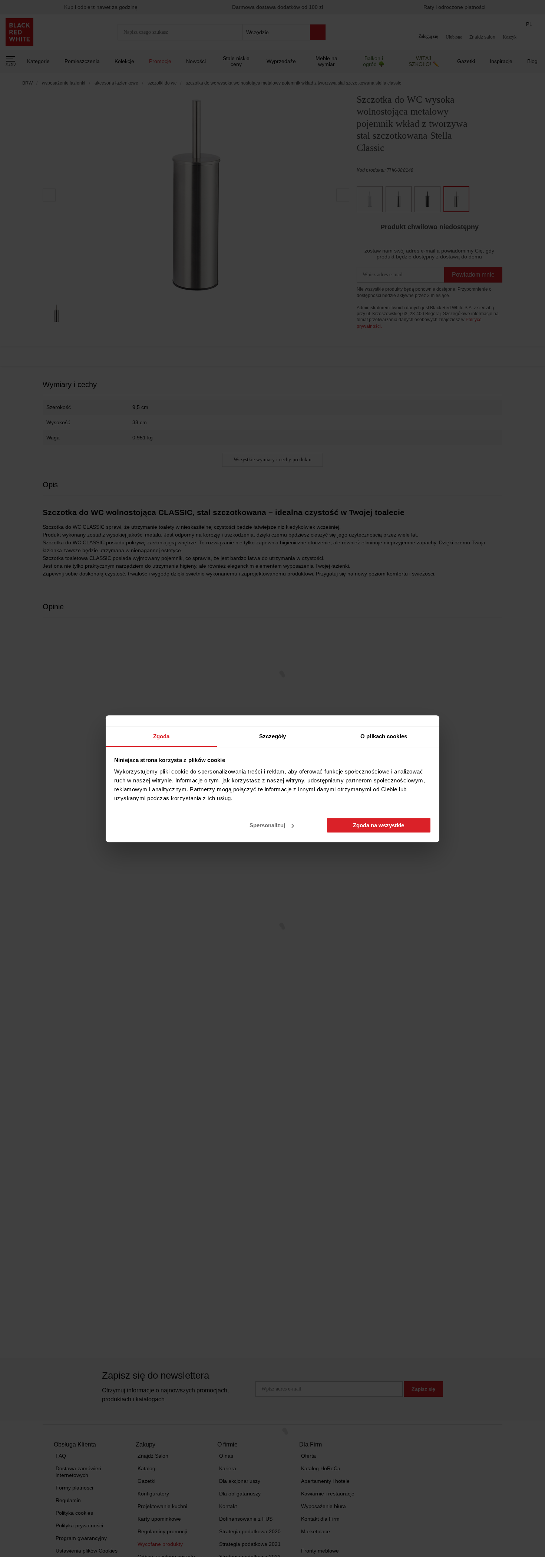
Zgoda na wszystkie (378, 825)
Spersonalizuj (267, 825)
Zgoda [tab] (161, 736)
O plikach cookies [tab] (383, 736)
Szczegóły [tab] (272, 736)
